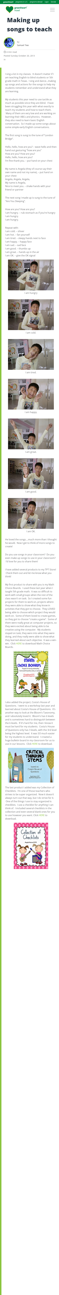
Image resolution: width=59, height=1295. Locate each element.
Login (47, 2)
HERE (19, 643)
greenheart (8, 2)
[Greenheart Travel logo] (16, 9)
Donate (53, 2)
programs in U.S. (21, 2)
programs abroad (36, 2)
